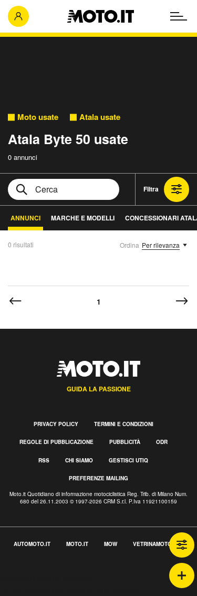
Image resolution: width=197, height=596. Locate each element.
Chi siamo (79, 460)
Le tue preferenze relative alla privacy (69, 590)
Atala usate (99, 117)
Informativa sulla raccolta (46, 577)
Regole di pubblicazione (56, 442)
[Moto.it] (100, 16)
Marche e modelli (83, 218)
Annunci (25, 218)
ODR (162, 442)
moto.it (77, 544)
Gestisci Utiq (128, 460)
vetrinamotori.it (158, 544)
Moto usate (37, 117)
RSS (43, 460)
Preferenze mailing (98, 478)
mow (110, 544)
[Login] (18, 16)
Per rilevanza (161, 244)
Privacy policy (56, 424)
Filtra (151, 189)
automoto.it (32, 544)
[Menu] (178, 16)
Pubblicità (124, 442)
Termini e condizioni (123, 424)
